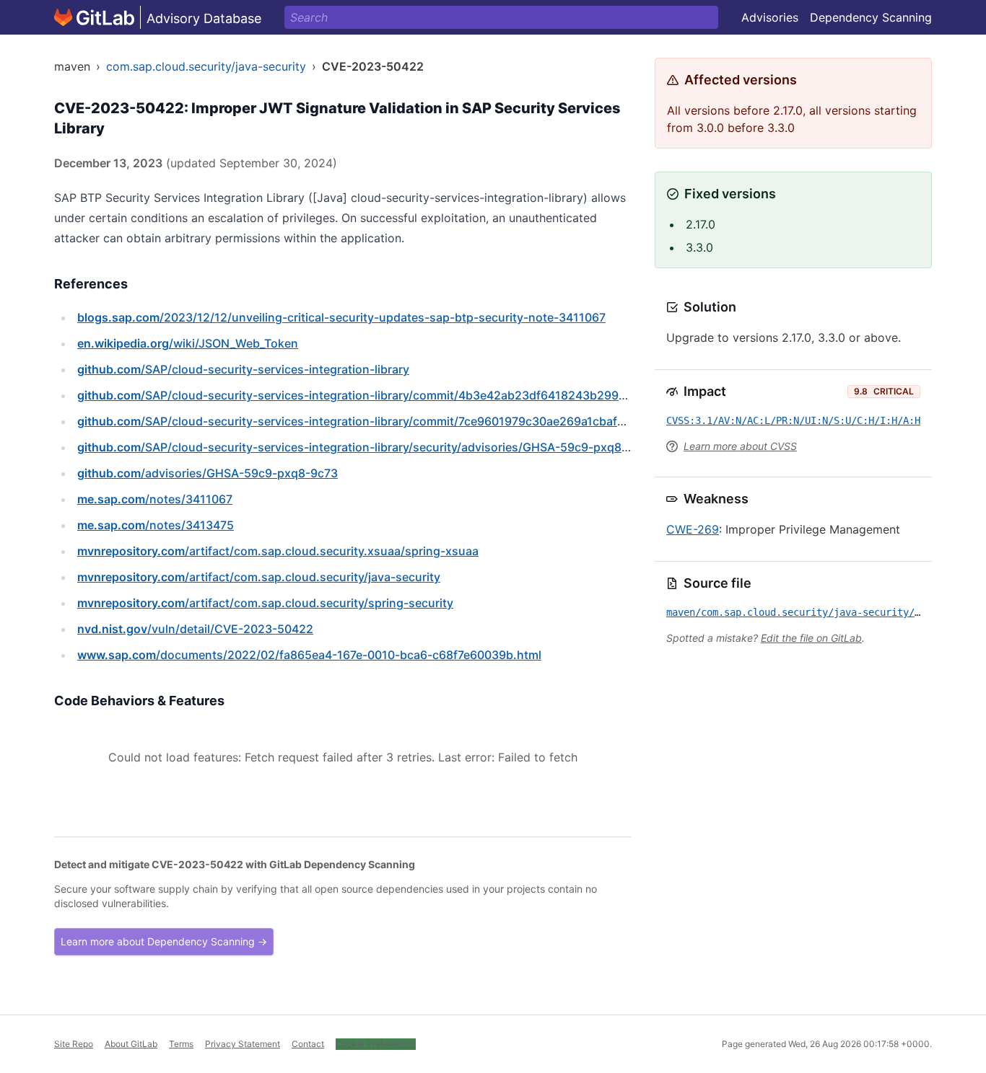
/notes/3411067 (154, 499)
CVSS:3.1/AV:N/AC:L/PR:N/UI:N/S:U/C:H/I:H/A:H (793, 420)
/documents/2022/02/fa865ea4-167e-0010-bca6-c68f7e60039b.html (309, 655)
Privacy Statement (242, 1043)
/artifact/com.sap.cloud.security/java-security (258, 577)
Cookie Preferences (376, 1043)
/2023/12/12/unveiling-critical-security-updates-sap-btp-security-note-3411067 (341, 317)
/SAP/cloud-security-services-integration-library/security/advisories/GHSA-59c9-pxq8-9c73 (365, 447)
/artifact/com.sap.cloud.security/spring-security (265, 603)
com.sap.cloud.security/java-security (206, 66)
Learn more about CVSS (740, 446)
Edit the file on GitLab (811, 638)
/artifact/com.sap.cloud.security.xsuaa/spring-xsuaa (278, 551)
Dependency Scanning (871, 17)
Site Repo (73, 1043)
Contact (308, 1043)
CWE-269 (692, 529)
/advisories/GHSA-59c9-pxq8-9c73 (207, 473)
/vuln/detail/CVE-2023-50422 (195, 629)
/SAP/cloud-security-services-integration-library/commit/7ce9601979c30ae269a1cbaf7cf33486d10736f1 (399, 421)
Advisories (769, 17)
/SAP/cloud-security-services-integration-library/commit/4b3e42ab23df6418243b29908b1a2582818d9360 (407, 395)
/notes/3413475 (155, 525)
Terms (181, 1043)
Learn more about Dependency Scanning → (164, 941)
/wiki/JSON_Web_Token (187, 343)
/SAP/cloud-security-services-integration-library (243, 369)
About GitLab (131, 1043)
